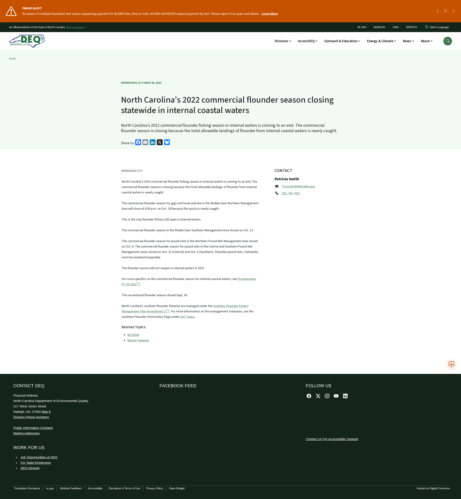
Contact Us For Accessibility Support (332, 439)
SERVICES (411, 27)
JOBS (395, 27)
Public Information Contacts (33, 428)
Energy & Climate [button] (380, 41)
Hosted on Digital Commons (433, 488)
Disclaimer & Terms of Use (124, 488)
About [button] (425, 41)
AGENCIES (379, 27)
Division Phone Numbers (31, 417)
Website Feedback (71, 488)
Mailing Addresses (26, 433)
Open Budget (177, 488)
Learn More (270, 14)
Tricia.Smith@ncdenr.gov (298, 186)
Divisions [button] (281, 41)
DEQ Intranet (30, 468)
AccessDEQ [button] (306, 41)
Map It (46, 412)
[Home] (27, 37)
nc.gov (50, 488)
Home (12, 59)
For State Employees (36, 463)
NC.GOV (361, 27)
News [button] (407, 41)
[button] (447, 41)
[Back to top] (451, 364)
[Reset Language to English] (426, 27)
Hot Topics (187, 317)
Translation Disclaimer (27, 488)
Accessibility (95, 488)
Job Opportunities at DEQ (39, 457)
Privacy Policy (154, 488)
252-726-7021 (291, 193)
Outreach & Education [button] (340, 41)
